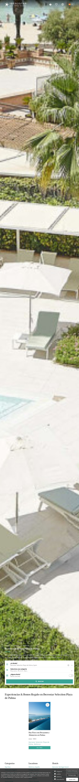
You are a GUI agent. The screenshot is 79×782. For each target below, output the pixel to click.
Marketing (58, 776)
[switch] (71, 675)
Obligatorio (59, 771)
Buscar (41, 681)
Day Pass (8, 767)
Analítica (58, 774)
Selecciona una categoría (18, 669)
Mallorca (26, 645)
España (7, 645)
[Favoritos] (57, 4)
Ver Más (39, 748)
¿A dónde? (13, 663)
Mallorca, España (34, 767)
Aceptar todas (72, 779)
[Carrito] (51, 4)
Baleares (16, 645)
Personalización (60, 779)
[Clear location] (68, 665)
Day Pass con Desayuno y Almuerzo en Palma (39, 734)
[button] (39, 671)
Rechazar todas (72, 775)
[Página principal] (15, 4)
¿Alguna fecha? (15, 674)
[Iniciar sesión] (63, 4)
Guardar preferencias (72, 771)
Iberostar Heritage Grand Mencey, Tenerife (60, 768)
